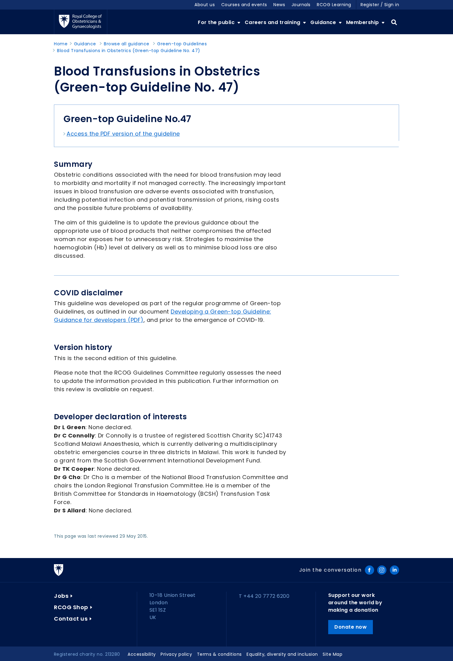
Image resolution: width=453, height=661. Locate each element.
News (279, 5)
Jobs (61, 596)
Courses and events (244, 5)
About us (204, 5)
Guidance (323, 22)
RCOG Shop (71, 607)
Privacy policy (176, 654)
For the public (217, 22)
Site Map (332, 654)
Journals (301, 5)
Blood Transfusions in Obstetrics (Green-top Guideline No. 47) (128, 50)
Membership (363, 22)
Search (394, 22)
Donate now (350, 626)
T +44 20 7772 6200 (264, 596)
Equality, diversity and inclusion (282, 654)
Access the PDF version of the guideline (123, 134)
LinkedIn (394, 570)
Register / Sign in (380, 5)
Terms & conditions (219, 654)
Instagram (381, 570)
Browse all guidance (126, 44)
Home (60, 44)
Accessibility (142, 654)
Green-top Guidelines (182, 44)
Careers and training (273, 22)
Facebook (369, 570)
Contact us (71, 618)
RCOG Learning (334, 5)
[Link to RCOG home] (80, 22)
